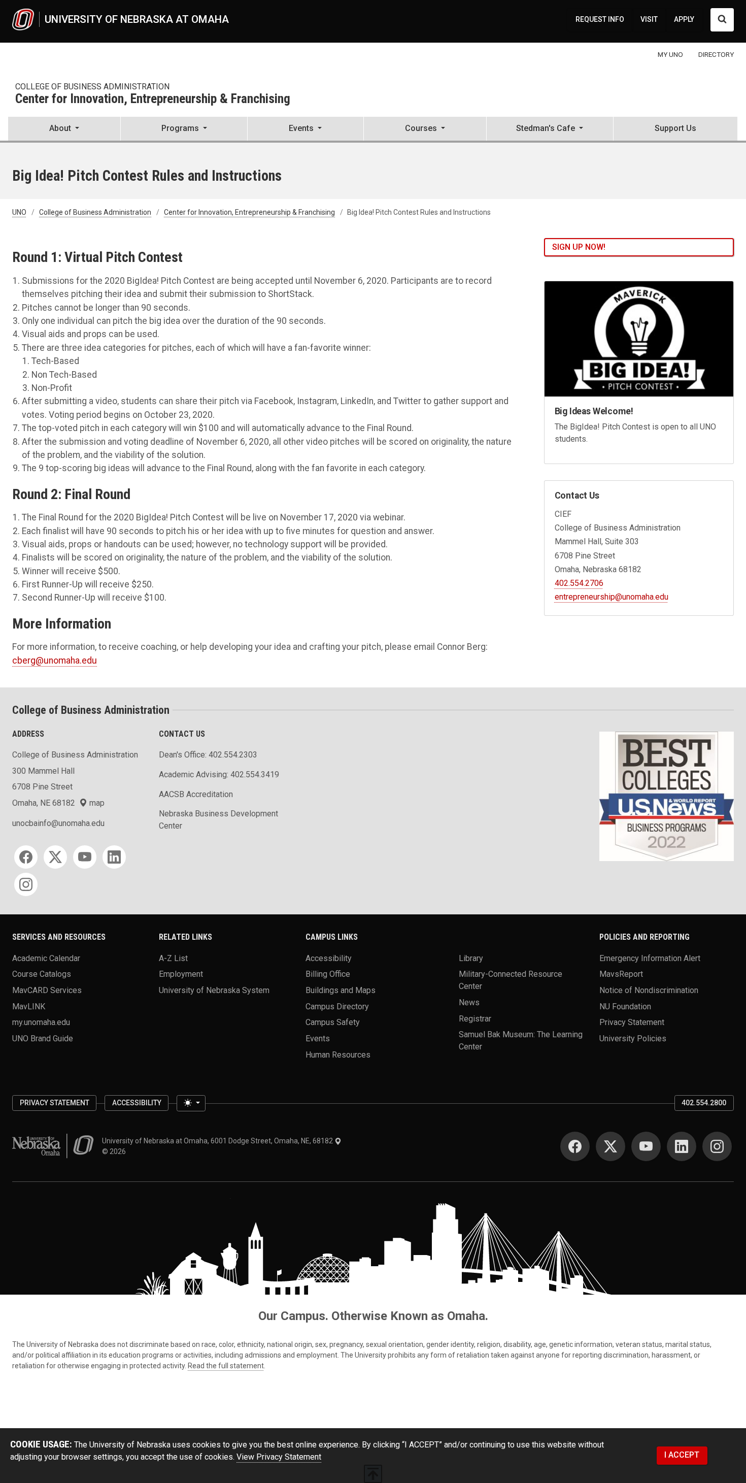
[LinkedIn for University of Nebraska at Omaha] (681, 1146)
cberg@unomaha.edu (54, 660)
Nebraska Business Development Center (218, 820)
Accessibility (329, 958)
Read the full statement (226, 1366)
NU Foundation (625, 1006)
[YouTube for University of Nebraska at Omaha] (646, 1146)
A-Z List (173, 958)
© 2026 (115, 1151)
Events (318, 1038)
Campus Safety (333, 1022)
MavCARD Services (47, 990)
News (469, 1002)
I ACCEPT (681, 1455)
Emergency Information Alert (649, 958)
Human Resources (338, 1054)
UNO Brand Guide (42, 1038)
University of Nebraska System (214, 990)
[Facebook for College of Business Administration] (26, 857)
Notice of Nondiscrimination (648, 990)
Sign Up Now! (578, 247)
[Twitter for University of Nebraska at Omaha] (610, 1146)
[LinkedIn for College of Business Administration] (114, 857)
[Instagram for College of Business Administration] (26, 884)
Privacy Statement (631, 1022)
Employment (181, 974)
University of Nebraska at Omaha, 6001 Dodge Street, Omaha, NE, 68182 (218, 1141)
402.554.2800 (704, 1103)
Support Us (675, 128)
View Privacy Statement (278, 1457)
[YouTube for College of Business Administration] (84, 857)
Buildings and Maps (341, 990)
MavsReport (621, 974)
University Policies (632, 1038)
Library (471, 958)
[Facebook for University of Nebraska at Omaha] (575, 1146)
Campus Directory (337, 1006)
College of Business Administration (92, 86)
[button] (64, 129)
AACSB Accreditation (196, 794)
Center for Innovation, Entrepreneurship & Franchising (152, 99)
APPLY (684, 19)
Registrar (475, 1018)
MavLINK (28, 1006)
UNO (19, 212)
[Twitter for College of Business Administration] (55, 857)
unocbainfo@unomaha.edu (58, 823)
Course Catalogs (41, 974)
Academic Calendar (46, 958)
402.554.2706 (579, 583)
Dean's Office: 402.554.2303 (208, 755)
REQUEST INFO (599, 19)
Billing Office (328, 974)
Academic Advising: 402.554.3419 (219, 774)
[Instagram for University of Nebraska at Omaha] (717, 1146)
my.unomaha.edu (41, 1022)
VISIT (649, 19)
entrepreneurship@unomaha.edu (611, 597)
